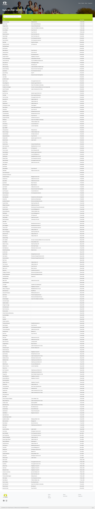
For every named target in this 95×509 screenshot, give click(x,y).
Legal (93, 507)
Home (49, 494)
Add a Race (65, 496)
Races (79, 3)
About (86, 3)
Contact (79, 494)
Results (82, 3)
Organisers (90, 3)
